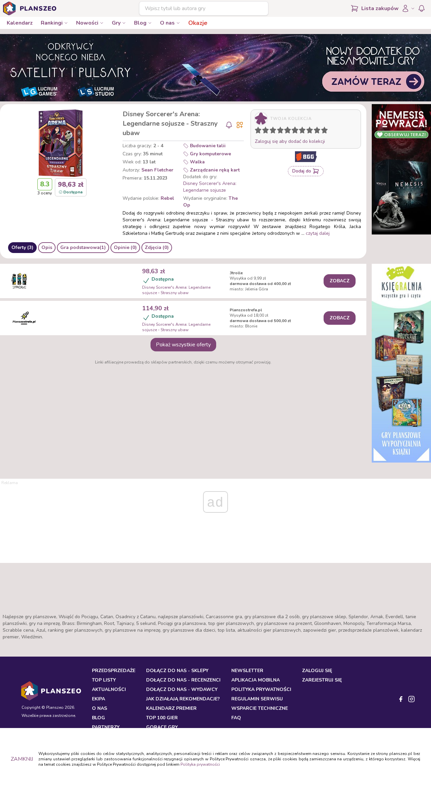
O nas (167, 23)
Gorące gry (162, 727)
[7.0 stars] (303, 131)
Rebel (167, 198)
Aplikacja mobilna (255, 680)
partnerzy (106, 727)
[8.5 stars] (315, 131)
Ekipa (98, 699)
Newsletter (247, 670)
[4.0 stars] (282, 131)
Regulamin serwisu (257, 699)
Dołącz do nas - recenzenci (183, 680)
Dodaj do (301, 171)
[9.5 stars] (323, 131)
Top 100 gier (162, 718)
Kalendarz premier (171, 708)
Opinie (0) (125, 247)
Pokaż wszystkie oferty (183, 344)
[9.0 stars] (318, 131)
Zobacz (340, 281)
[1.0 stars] (259, 131)
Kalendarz (20, 23)
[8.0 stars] (311, 131)
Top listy (104, 680)
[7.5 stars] (308, 131)
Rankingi (52, 23)
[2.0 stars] (267, 131)
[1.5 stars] (264, 131)
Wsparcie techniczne (259, 708)
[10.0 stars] (326, 131)
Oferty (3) (22, 247)
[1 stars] (256, 131)
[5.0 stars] (289, 131)
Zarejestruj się (322, 680)
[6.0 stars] (296, 131)
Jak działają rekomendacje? (183, 699)
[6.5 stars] (300, 131)
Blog (140, 23)
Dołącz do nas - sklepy (177, 670)
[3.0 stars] (274, 131)
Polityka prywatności (200, 764)
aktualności (109, 689)
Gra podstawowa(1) (83, 247)
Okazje (197, 23)
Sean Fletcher (157, 170)
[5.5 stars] (293, 131)
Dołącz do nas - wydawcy (182, 689)
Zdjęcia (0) (157, 247)
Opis (46, 247)
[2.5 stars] (271, 131)
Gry (116, 23)
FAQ (236, 718)
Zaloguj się (317, 670)
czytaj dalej (318, 233)
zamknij (22, 759)
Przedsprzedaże (113, 670)
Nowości (87, 23)
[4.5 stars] (286, 131)
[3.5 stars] (278, 131)
